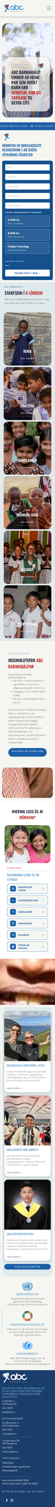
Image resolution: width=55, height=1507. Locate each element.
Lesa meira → (15, 1088)
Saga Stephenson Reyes (20, 1234)
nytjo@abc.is (9, 1433)
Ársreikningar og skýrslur (16, 1466)
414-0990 (7, 1408)
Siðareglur (8, 1462)
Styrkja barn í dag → (28, 273)
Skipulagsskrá (10, 1470)
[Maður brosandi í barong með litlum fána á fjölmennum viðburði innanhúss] (27, 1120)
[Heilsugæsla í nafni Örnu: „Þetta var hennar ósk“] (27, 1036)
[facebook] (7, 1500)
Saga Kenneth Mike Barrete (22, 1150)
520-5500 (7, 1429)
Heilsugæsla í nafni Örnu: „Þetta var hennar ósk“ (25, 1065)
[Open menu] (49, 8)
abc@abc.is (8, 1412)
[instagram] (12, 1500)
